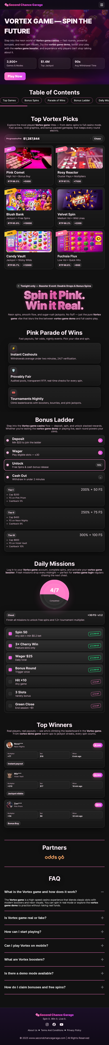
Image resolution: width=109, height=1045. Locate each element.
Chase (97, 138)
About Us (32, 1030)
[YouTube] (61, 1024)
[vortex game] (54, 857)
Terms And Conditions (52, 1030)
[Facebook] (54, 1024)
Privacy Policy (74, 1030)
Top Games (9, 100)
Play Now (15, 76)
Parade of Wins (56, 100)
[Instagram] (47, 1024)
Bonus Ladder (82, 100)
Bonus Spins (32, 100)
